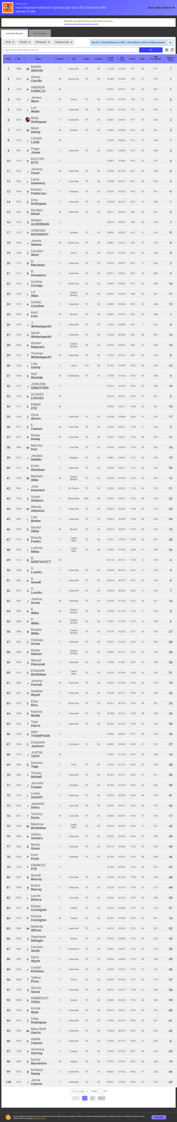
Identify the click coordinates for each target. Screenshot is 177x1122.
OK (170, 42)
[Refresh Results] (172, 50)
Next (101, 1098)
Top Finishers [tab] (39, 33)
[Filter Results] (167, 50)
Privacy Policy (40, 1118)
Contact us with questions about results (81, 24)
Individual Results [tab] (14, 33)
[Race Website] (8, 7)
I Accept (158, 1117)
